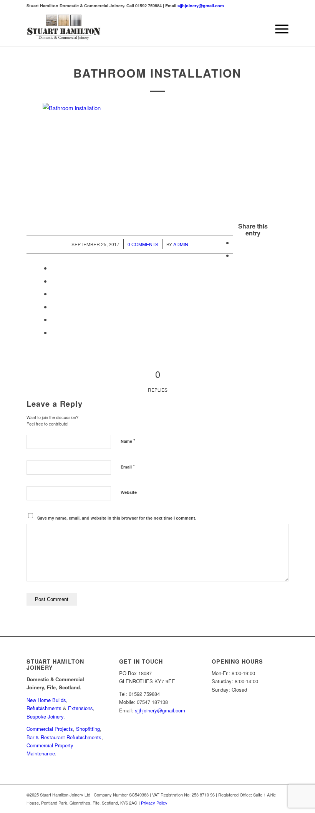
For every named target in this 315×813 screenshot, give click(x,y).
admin (180, 244)
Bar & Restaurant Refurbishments (64, 737)
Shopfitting (88, 728)
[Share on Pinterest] (53, 268)
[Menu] (277, 29)
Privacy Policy (154, 803)
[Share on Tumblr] (53, 294)
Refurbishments (44, 708)
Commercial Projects (50, 728)
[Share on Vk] (53, 307)
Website (129, 492)
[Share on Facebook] (235, 242)
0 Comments (143, 244)
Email (128, 466)
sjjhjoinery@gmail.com (200, 5)
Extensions (80, 708)
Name (128, 440)
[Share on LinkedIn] (53, 281)
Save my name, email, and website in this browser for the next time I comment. (116, 518)
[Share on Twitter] (235, 255)
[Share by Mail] (53, 332)
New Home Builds (46, 700)
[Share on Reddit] (53, 319)
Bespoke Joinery (45, 716)
